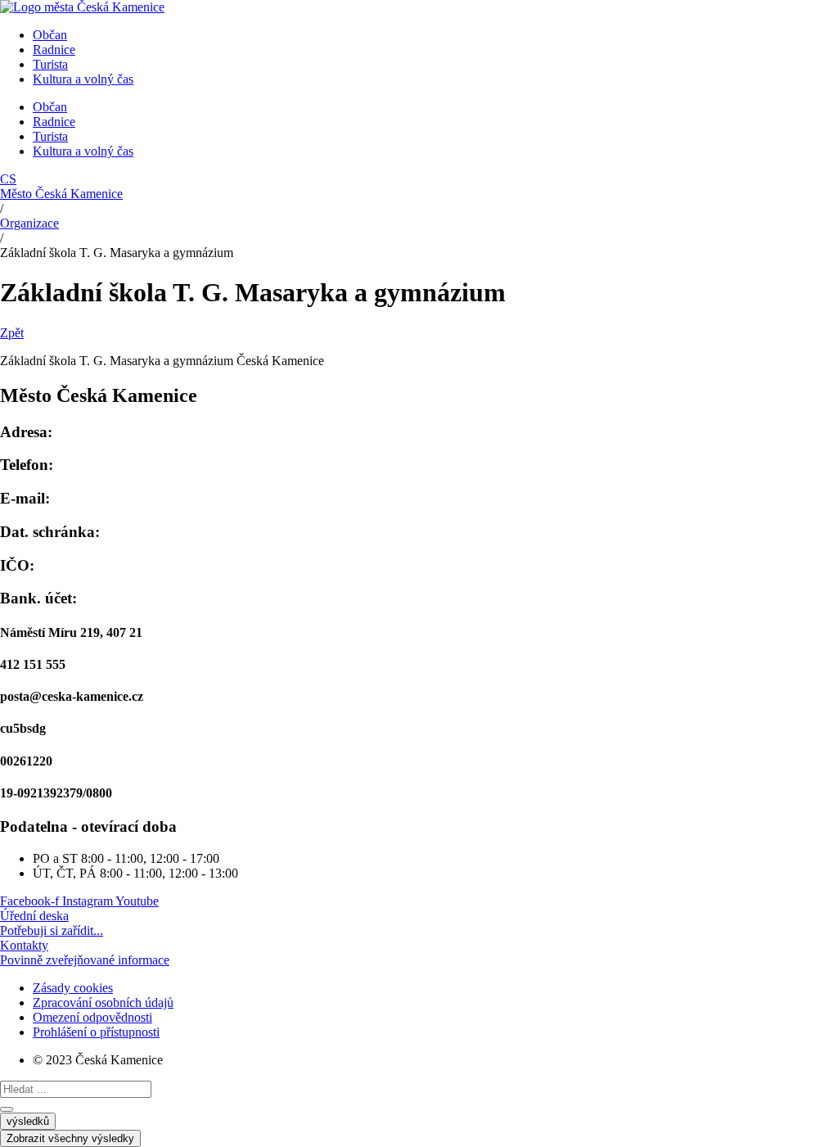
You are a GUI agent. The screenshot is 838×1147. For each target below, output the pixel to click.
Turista (50, 64)
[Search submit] (6, 1109)
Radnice (54, 49)
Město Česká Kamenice (61, 194)
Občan (50, 35)
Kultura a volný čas (83, 79)
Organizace (29, 223)
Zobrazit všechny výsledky (70, 1138)
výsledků (28, 1121)
